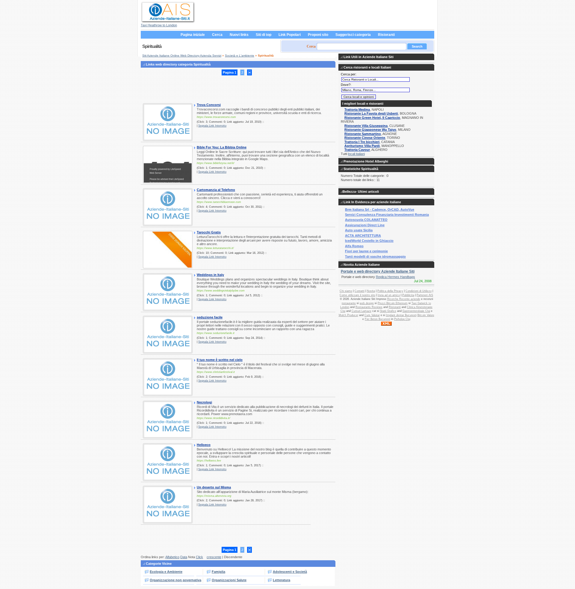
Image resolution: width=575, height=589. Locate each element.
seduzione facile (210, 317)
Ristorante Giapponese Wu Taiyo (370, 129)
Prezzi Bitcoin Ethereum (393, 303)
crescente (214, 557)
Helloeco (204, 445)
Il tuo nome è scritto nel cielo (220, 360)
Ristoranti (386, 35)
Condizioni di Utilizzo (418, 290)
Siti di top (263, 35)
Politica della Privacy (390, 290)
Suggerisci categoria (353, 35)
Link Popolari (290, 35)
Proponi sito (318, 35)
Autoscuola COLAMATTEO (366, 219)
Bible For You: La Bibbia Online (221, 147)
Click (199, 557)
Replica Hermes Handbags (395, 277)
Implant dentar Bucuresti (401, 315)
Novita (371, 290)
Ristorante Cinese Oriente (364, 137)
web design (367, 303)
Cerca (217, 35)
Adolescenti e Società (290, 571)
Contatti (359, 290)
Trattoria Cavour (357, 149)
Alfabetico (172, 557)
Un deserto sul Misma (214, 487)
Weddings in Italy (210, 275)
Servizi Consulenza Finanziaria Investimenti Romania (387, 214)
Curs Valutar (372, 315)
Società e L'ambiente (239, 55)
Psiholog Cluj (402, 319)
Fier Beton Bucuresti (377, 319)
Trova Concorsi (209, 105)
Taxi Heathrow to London (159, 25)
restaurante (349, 303)
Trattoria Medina (357, 109)
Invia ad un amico (389, 295)
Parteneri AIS (425, 295)
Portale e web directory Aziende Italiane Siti (377, 271)
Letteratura (281, 580)
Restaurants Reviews (368, 307)
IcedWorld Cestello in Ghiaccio (369, 240)
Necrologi (204, 402)
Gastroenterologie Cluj (416, 310)
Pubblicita (408, 295)
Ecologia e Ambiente (166, 571)
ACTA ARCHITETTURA (363, 235)
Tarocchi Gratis (209, 232)
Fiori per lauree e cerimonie (366, 251)
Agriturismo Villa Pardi (362, 146)
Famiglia (218, 571)
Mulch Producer (348, 315)
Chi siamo (346, 290)
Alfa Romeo (354, 246)
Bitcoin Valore (425, 315)
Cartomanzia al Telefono (216, 190)
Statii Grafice (388, 310)
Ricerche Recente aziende (403, 298)
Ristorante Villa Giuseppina (366, 125)
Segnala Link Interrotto (212, 125)
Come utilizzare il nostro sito (357, 295)
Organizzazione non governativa (175, 580)
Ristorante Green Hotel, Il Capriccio (372, 117)
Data (183, 557)
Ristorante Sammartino (362, 134)
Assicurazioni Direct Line (365, 225)
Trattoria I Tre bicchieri (361, 142)
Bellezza (349, 191)
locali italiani (356, 154)
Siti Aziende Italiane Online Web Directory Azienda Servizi (181, 55)
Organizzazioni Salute (229, 580)
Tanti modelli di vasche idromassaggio (375, 256)
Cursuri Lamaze (361, 310)
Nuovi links (239, 35)
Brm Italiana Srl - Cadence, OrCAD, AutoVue (379, 209)
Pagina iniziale (193, 35)
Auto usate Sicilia (359, 230)
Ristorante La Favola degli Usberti (371, 113)
